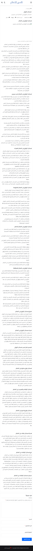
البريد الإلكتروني (28, 525)
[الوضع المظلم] (4, 3)
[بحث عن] (2, 3)
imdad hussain (27, 17)
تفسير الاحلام (7, 548)
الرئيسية (28, 8)
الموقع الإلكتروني (28, 532)
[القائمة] (31, 3)
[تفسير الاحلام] (16, 2)
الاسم (30, 519)
